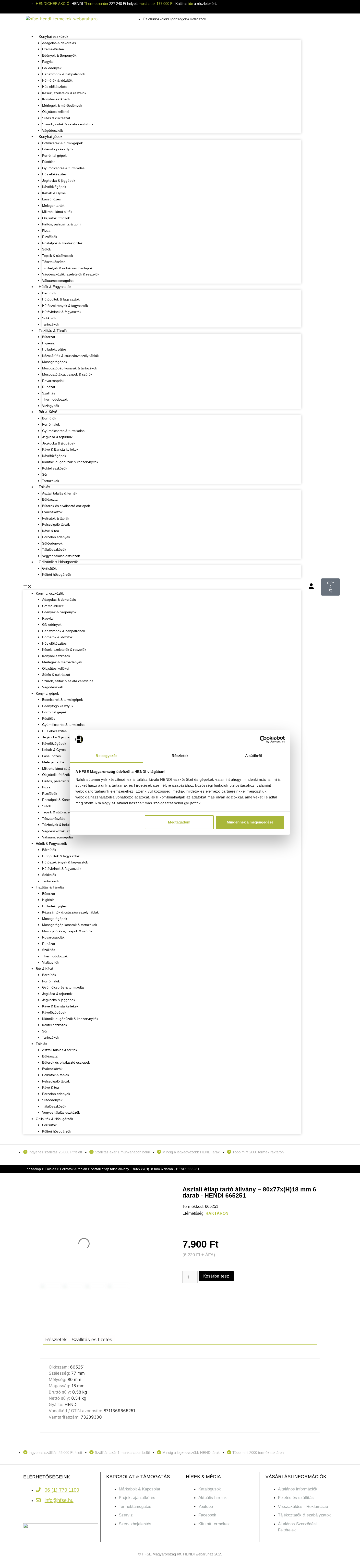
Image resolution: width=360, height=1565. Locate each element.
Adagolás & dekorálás (59, 43)
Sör (45, 474)
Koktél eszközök (54, 468)
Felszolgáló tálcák (56, 524)
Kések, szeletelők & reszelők (64, 93)
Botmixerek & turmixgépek (62, 143)
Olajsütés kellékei (55, 112)
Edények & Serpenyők (59, 55)
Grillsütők (49, 568)
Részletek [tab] (180, 756)
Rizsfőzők (49, 237)
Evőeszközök (52, 512)
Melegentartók (53, 206)
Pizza (46, 231)
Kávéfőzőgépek (54, 187)
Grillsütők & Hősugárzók (58, 562)
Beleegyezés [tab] (106, 756)
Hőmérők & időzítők (57, 80)
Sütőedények (52, 543)
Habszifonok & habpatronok (63, 74)
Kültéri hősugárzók (56, 574)
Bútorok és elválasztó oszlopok (66, 506)
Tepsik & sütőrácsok (57, 256)
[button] (162, 587)
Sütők (46, 249)
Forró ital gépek (54, 155)
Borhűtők (49, 418)
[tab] (56, 1339)
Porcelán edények (56, 537)
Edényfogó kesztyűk (57, 149)
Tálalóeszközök (54, 549)
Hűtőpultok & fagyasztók (61, 299)
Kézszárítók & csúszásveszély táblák (70, 356)
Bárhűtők (49, 293)
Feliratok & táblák (55, 518)
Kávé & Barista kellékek (60, 449)
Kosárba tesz (216, 1276)
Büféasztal (50, 499)
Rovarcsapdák (53, 381)
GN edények (51, 68)
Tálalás (44, 487)
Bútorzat (48, 337)
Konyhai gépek (50, 136)
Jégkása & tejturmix (57, 437)
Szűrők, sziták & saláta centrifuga (68, 124)
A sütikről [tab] (253, 756)
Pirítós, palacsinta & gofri (61, 224)
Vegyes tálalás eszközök (61, 556)
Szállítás (48, 393)
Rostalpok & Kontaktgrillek (62, 243)
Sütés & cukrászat (56, 118)
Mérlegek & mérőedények (62, 105)
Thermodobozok (55, 399)
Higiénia (48, 343)
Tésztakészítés (53, 262)
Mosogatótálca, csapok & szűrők (67, 374)
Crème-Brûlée (53, 49)
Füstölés (48, 162)
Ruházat (48, 387)
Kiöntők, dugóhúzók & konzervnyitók (70, 462)
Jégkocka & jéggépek (58, 181)
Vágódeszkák (52, 130)
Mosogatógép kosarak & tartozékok (69, 368)
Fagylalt (48, 62)
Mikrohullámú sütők (57, 212)
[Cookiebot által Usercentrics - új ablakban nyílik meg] (263, 739)
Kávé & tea (50, 531)
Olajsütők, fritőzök (56, 218)
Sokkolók (49, 318)
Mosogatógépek (54, 362)
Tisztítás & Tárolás (54, 330)
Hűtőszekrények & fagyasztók (65, 306)
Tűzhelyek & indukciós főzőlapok (67, 268)
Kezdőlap (33, 1169)
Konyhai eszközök (53, 36)
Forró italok (51, 424)
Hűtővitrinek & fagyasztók (61, 312)
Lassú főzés (51, 199)
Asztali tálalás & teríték (59, 493)
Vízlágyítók (50, 406)
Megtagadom (179, 822)
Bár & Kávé (48, 412)
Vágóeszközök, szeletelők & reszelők (70, 274)
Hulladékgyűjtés (54, 349)
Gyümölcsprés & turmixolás (63, 168)
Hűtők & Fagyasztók (55, 287)
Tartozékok (50, 324)
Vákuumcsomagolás (57, 281)
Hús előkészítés (54, 87)
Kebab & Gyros (54, 193)
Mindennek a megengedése (250, 822)
